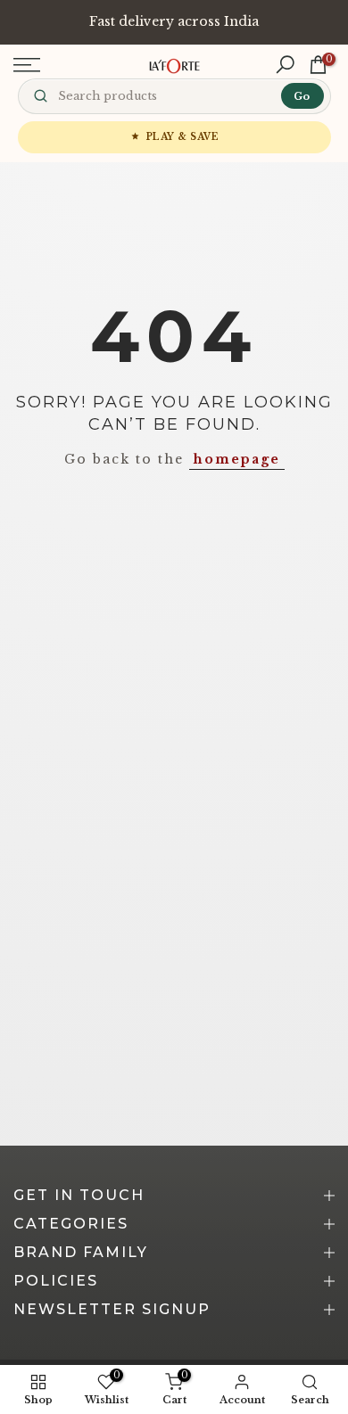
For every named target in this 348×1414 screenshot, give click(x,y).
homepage (237, 459)
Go (302, 96)
